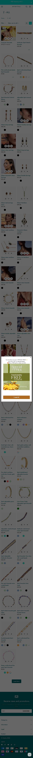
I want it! (16, 397)
